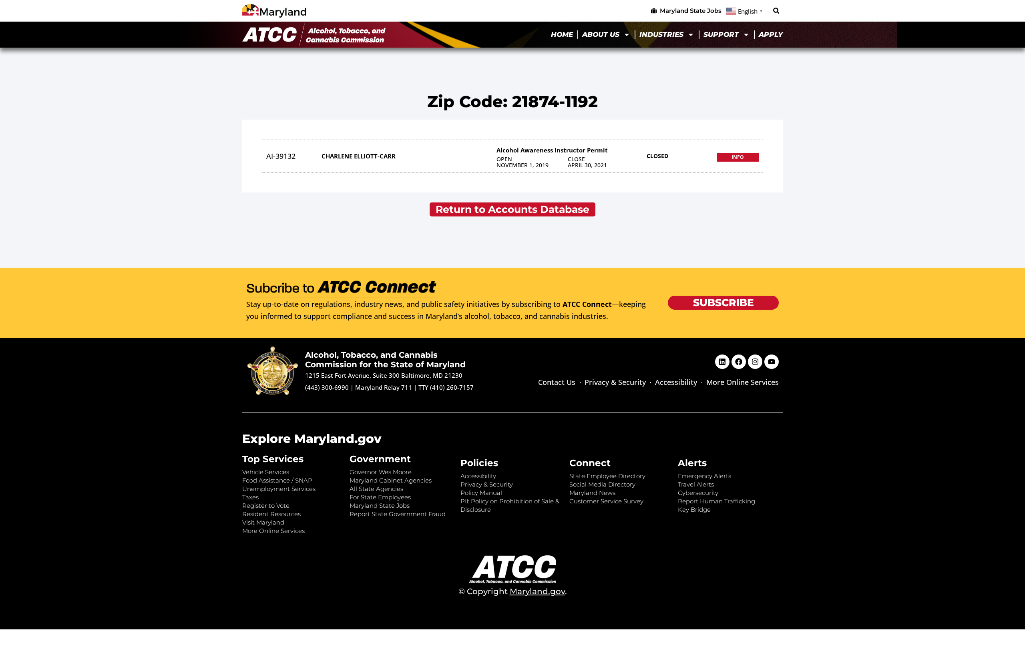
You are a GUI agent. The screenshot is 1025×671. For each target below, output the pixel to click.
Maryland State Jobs (380, 505)
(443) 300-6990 (327, 387)
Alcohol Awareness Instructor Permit (552, 150)
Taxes (250, 497)
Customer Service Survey (606, 501)
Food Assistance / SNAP (277, 480)
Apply (771, 34)
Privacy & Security (615, 382)
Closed (657, 156)
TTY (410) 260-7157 (446, 387)
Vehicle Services (265, 472)
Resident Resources (271, 514)
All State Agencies (376, 489)
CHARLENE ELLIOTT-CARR (359, 156)
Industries (661, 34)
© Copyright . (512, 591)
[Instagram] (755, 362)
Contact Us (556, 382)
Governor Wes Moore (381, 472)
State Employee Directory (607, 476)
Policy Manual (481, 493)
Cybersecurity (698, 493)
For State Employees (380, 497)
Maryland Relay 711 (384, 387)
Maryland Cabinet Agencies (391, 480)
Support (721, 34)
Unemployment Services (279, 489)
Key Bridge (694, 509)
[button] (776, 11)
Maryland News (592, 493)
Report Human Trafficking (716, 501)
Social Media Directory (602, 484)
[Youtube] (771, 362)
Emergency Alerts (704, 476)
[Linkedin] (722, 362)
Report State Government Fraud (398, 514)
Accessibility (676, 382)
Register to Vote (265, 505)
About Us (600, 34)
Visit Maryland (263, 522)
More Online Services (742, 382)
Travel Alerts (696, 484)
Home (562, 34)
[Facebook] (739, 362)
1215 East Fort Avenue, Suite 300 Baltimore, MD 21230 (383, 375)
